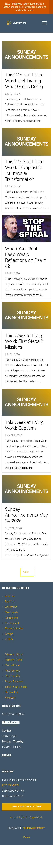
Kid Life (9, 639)
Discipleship (11, 618)
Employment (12, 623)
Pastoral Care (12, 665)
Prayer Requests (14, 681)
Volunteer (10, 698)
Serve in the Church (16, 687)
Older (27, 572)
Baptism (9, 601)
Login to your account (26, 807)
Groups (9, 634)
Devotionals (11, 612)
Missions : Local (13, 660)
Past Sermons (12, 671)
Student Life (11, 692)
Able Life (9, 596)
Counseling (11, 607)
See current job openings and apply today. (31, 8)
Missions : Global (14, 654)
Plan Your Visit (12, 676)
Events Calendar (14, 628)
